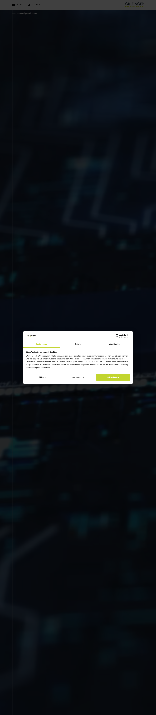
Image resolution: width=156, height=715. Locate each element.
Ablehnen (43, 377)
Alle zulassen (113, 377)
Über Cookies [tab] (114, 344)
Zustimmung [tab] (41, 344)
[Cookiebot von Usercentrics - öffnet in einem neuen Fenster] (119, 336)
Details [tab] (78, 344)
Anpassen (76, 377)
